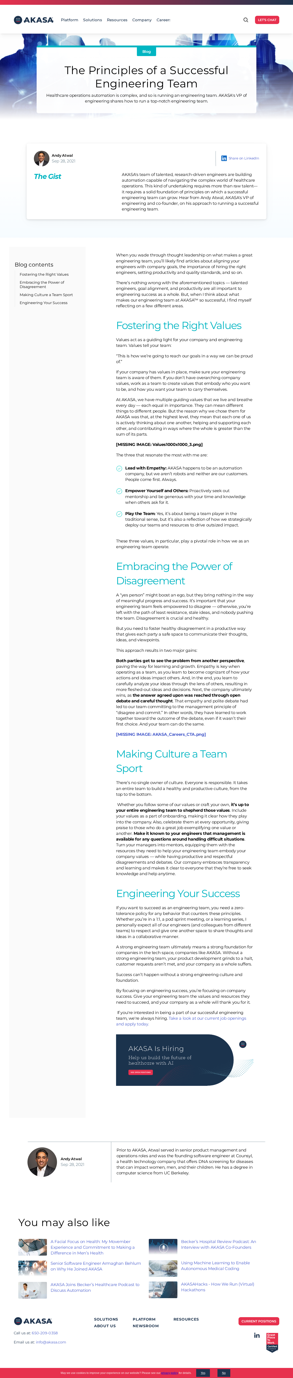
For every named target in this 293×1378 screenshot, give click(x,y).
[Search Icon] (245, 19)
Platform (69, 20)
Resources (117, 20)
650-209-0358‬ (44, 1333)
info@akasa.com (51, 1342)
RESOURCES (186, 1319)
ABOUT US (105, 1326)
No (224, 1373)
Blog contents (34, 264)
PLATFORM (144, 1319)
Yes (203, 1373)
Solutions (92, 20)
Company (142, 20)
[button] (240, 158)
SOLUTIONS (106, 1319)
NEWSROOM (146, 1326)
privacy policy (169, 1373)
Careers (164, 20)
